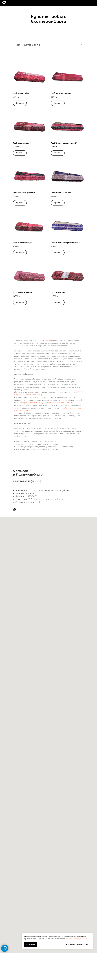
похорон (48, 340)
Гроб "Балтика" (30, 403)
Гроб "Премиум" (34, 395)
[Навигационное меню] (93, 3)
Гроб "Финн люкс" (68, 408)
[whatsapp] (14, 509)
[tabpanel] (48, 191)
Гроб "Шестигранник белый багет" (57, 403)
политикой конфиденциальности (78, 939)
